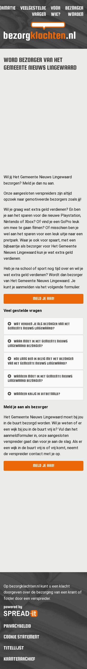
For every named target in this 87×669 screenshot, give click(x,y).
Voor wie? (55, 11)
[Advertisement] (43, 119)
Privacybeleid (17, 626)
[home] (39, 39)
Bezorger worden (74, 11)
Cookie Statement (21, 636)
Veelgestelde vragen (33, 11)
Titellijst (14, 647)
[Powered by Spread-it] (20, 615)
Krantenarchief (19, 659)
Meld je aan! (43, 298)
